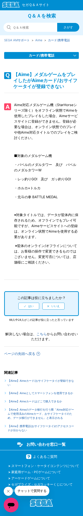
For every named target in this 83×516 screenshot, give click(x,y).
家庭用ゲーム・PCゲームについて (36, 472)
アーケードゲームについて (30, 478)
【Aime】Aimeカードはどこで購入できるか (35, 401)
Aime (38, 40)
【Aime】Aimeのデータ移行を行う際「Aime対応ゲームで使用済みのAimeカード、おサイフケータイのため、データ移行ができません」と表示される (41, 414)
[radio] (28, 306)
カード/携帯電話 (59, 40)
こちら (41, 334)
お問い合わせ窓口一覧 (46, 444)
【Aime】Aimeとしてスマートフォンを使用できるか (40, 393)
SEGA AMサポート (17, 40)
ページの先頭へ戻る (19, 353)
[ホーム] (23, 5)
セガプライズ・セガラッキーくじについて (42, 484)
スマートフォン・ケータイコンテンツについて (45, 466)
